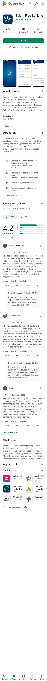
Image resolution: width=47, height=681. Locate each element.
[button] (27, 32)
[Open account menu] (42, 4)
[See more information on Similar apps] (42, 470)
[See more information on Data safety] (42, 133)
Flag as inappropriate (15, 507)
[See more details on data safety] (12, 195)
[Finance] (8, 126)
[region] (23, 30)
